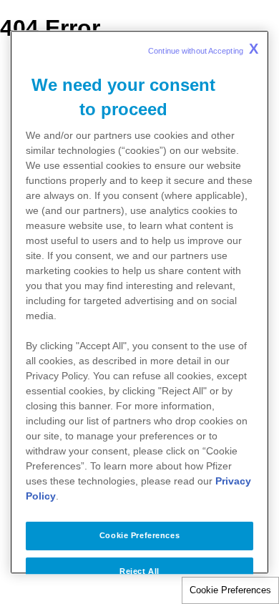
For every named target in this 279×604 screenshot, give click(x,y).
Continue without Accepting (203, 49)
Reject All (139, 571)
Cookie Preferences (230, 590)
